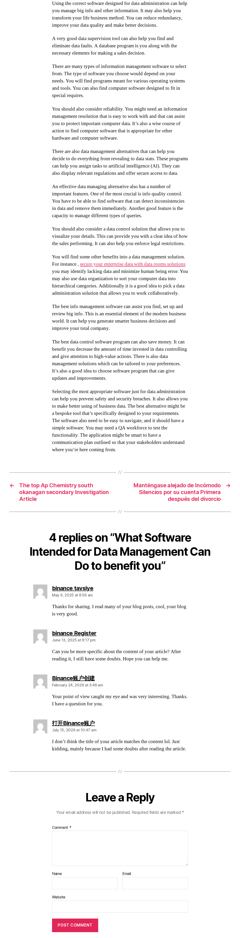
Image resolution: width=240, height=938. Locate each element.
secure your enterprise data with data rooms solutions (132, 264)
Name (57, 874)
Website (58, 897)
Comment (61, 828)
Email (126, 874)
